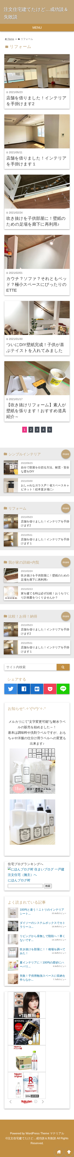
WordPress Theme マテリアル (45, 1133)
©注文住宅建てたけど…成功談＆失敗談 (31, 1138)
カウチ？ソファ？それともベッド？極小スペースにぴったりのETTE (36, 284)
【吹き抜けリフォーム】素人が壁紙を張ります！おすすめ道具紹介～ (36, 411)
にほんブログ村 (19, 880)
